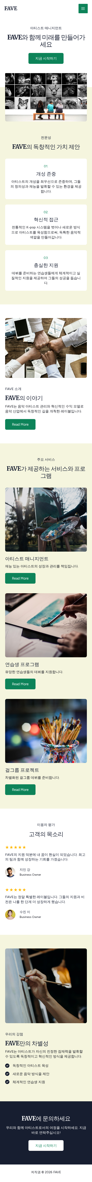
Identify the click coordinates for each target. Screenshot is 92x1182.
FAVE (10, 8)
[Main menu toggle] (83, 8)
